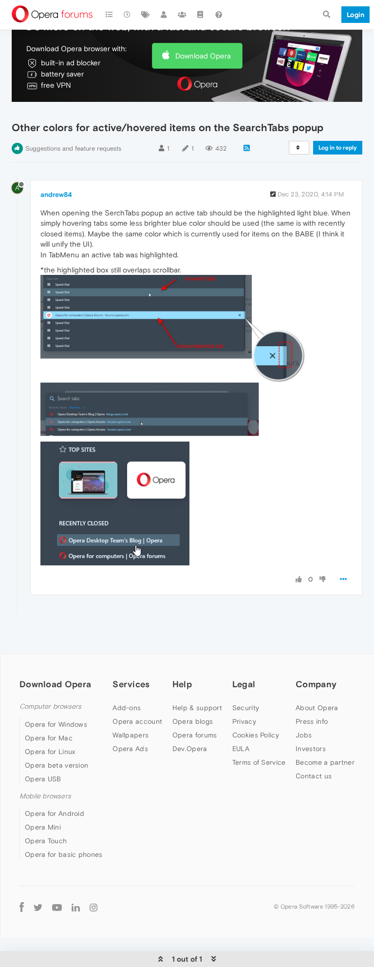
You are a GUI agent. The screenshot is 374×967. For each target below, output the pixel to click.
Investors (311, 749)
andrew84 (56, 194)
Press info (312, 721)
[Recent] (127, 14)
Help (182, 684)
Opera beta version (56, 765)
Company (316, 684)
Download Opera (203, 56)
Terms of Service (259, 762)
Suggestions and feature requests (73, 148)
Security (245, 708)
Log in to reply (337, 147)
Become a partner (325, 762)
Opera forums (194, 735)
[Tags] (145, 14)
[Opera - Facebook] (22, 907)
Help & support (197, 708)
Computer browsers (50, 706)
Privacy (244, 721)
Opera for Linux (50, 751)
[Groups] (182, 14)
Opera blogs (192, 721)
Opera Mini (43, 827)
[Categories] (109, 14)
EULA (240, 749)
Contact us (314, 776)
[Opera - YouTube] (57, 906)
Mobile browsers (45, 796)
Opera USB (43, 779)
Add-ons (126, 708)
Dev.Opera (189, 749)
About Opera (317, 708)
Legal (244, 684)
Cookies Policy (255, 735)
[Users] (164, 14)
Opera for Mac (49, 738)
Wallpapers (130, 735)
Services (131, 684)
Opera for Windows (56, 724)
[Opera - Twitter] (38, 906)
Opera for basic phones (64, 854)
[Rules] (200, 14)
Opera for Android (54, 813)
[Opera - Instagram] (93, 906)
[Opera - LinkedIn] (76, 906)
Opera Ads (130, 749)
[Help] (218, 14)
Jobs (304, 735)
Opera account (137, 721)
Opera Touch (46, 841)
